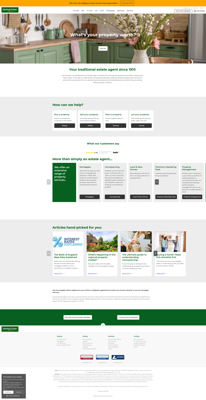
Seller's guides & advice (89, 349)
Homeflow (109, 396)
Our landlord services (140, 341)
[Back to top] (10, 329)
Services (130, 11)
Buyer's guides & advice (64, 345)
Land (102, 11)
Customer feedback (64, 386)
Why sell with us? (88, 343)
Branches (120, 11)
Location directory (76, 386)
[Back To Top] (103, 325)
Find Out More (127, 3)
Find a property (61, 339)
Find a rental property (114, 339)
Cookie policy (104, 386)
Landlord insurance (139, 343)
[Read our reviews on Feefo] (103, 152)
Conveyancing (61, 343)
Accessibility (95, 386)
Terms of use (112, 386)
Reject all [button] (19, 392)
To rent (89, 11)
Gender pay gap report (141, 386)
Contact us (186, 8)
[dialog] (14, 386)
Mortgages (110, 11)
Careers (195, 8)
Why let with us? (138, 339)
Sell (82, 11)
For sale (76, 11)
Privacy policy (87, 386)
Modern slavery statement (125, 386)
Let (96, 11)
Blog (201, 8)
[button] (13, 396)
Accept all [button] (8, 392)
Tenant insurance (113, 345)
